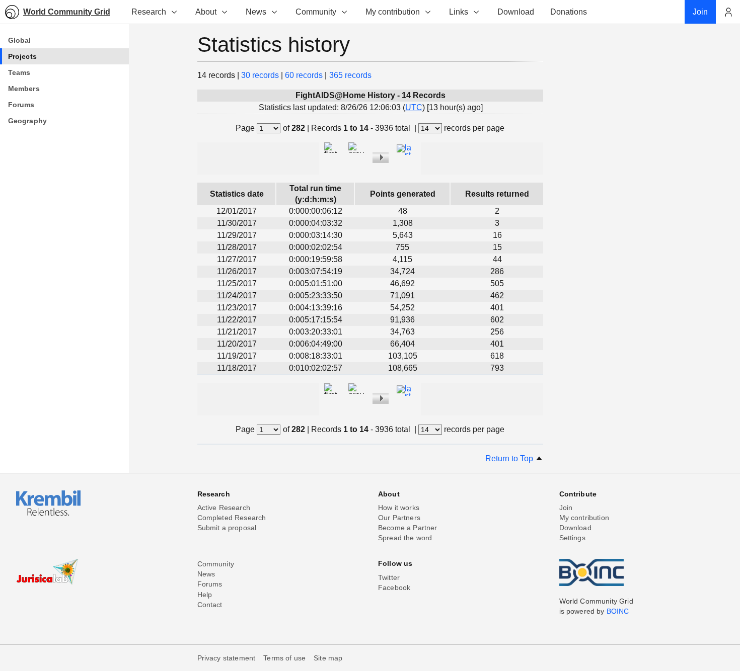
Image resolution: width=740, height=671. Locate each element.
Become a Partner (407, 528)
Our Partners (399, 518)
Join (566, 508)
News (256, 12)
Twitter (389, 577)
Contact (210, 605)
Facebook (394, 587)
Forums (210, 584)
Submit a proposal (227, 528)
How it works (398, 508)
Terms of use (284, 658)
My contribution (392, 12)
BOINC (618, 611)
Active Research (223, 508)
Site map (328, 658)
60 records (304, 75)
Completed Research (231, 518)
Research (148, 12)
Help (204, 595)
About (205, 12)
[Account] (728, 12)
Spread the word (405, 538)
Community (315, 12)
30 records (260, 75)
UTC (413, 107)
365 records (350, 75)
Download (575, 528)
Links (458, 12)
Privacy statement (226, 658)
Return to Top (510, 458)
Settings (572, 538)
